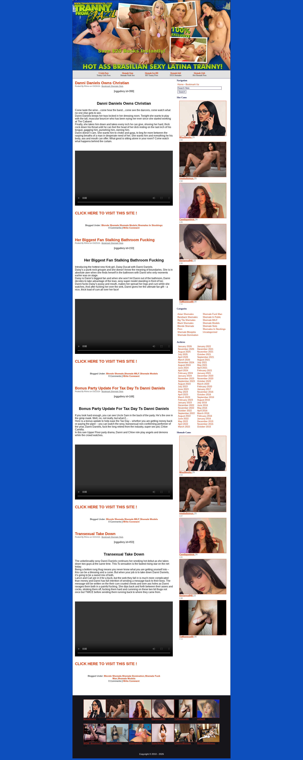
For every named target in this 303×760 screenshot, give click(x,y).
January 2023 (185, 402)
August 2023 (184, 384)
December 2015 (205, 421)
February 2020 (204, 386)
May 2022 (183, 421)
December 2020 (205, 375)
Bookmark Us (192, 84)
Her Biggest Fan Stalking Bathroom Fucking (115, 240)
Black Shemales (185, 323)
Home (181, 84)
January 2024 (185, 375)
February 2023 (185, 400)
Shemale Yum (127, 73)
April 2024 (183, 370)
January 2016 (204, 418)
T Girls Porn (103, 73)
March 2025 (184, 359)
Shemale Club (199, 73)
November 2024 (186, 362)
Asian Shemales (186, 314)
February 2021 (204, 370)
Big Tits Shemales (186, 320)
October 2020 (204, 381)
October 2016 (204, 394)
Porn (180, 329)
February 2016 (204, 416)
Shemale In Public (212, 317)
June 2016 (202, 405)
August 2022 (184, 416)
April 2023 (183, 394)
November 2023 (186, 378)
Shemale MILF (132, 373)
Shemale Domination (133, 676)
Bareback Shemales (188, 317)
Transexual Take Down (95, 534)
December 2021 (205, 349)
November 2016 (205, 392)
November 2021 (205, 351)
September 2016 (205, 397)
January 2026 (185, 346)
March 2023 (184, 397)
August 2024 (184, 365)
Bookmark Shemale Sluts (112, 86)
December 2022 (186, 405)
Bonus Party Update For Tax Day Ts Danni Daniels (120, 388)
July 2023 (183, 386)
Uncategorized (210, 332)
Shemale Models (128, 225)
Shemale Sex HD (151, 73)
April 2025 (183, 357)
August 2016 (203, 400)
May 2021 (202, 365)
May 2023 (183, 392)
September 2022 (186, 413)
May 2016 (202, 408)
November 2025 (186, 349)
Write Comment (131, 228)
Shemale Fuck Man (212, 314)
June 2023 (183, 389)
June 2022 (183, 418)
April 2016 (202, 410)
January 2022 (204, 346)
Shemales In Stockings (150, 225)
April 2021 (202, 367)
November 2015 (205, 424)
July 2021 (202, 362)
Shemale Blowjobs (187, 332)
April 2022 (183, 424)
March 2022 (184, 426)
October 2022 (185, 410)
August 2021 (203, 359)
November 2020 (205, 378)
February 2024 (185, 373)
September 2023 (186, 381)
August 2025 (184, 351)
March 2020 (203, 384)
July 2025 (183, 354)
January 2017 (204, 389)
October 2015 (204, 426)
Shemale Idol (175, 73)
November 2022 (186, 408)
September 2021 (205, 357)
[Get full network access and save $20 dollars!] (151, 69)
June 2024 (183, 367)
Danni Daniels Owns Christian (102, 83)
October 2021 (204, 354)
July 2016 (202, 402)
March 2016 (203, 413)
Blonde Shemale (110, 225)
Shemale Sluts (210, 326)
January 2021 (204, 373)
